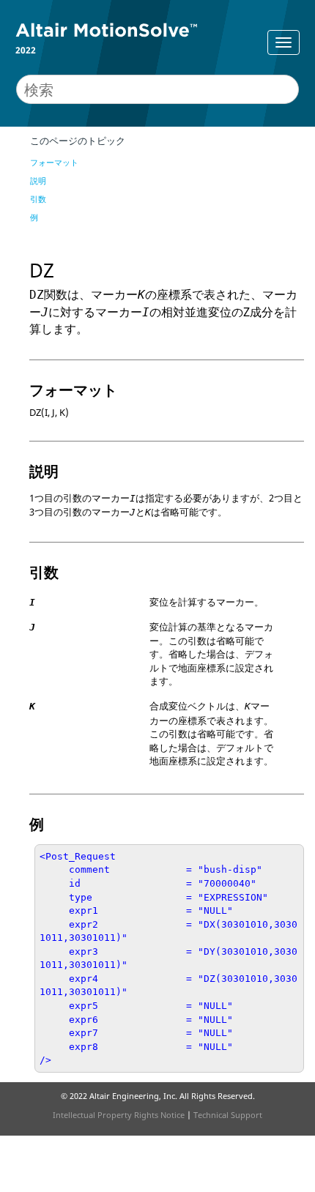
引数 (38, 198)
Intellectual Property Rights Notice (119, 1114)
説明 (38, 180)
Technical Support (227, 1114)
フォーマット (54, 162)
